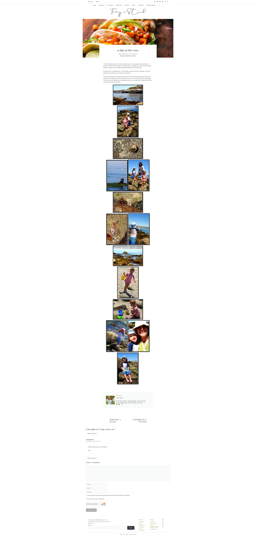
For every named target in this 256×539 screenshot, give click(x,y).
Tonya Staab (133, 54)
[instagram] (165, 1)
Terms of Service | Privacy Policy (154, 527)
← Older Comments (91, 433)
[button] (159, 5)
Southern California (126, 56)
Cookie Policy (153, 523)
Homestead (119, 5)
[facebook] (160, 1)
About (97, 1)
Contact (152, 521)
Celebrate (141, 5)
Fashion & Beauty (151, 5)
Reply (89, 450)
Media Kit (152, 524)
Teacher (127, 5)
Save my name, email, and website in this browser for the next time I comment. (108, 495)
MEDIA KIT (90, 1)
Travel (134, 5)
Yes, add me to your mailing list (95, 499)
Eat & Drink (110, 5)
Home (94, 5)
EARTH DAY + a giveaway (115, 421)
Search (90, 525)
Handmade (101, 5)
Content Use (153, 529)
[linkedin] (157, 1)
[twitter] (162, 1)
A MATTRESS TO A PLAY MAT (139, 421)
